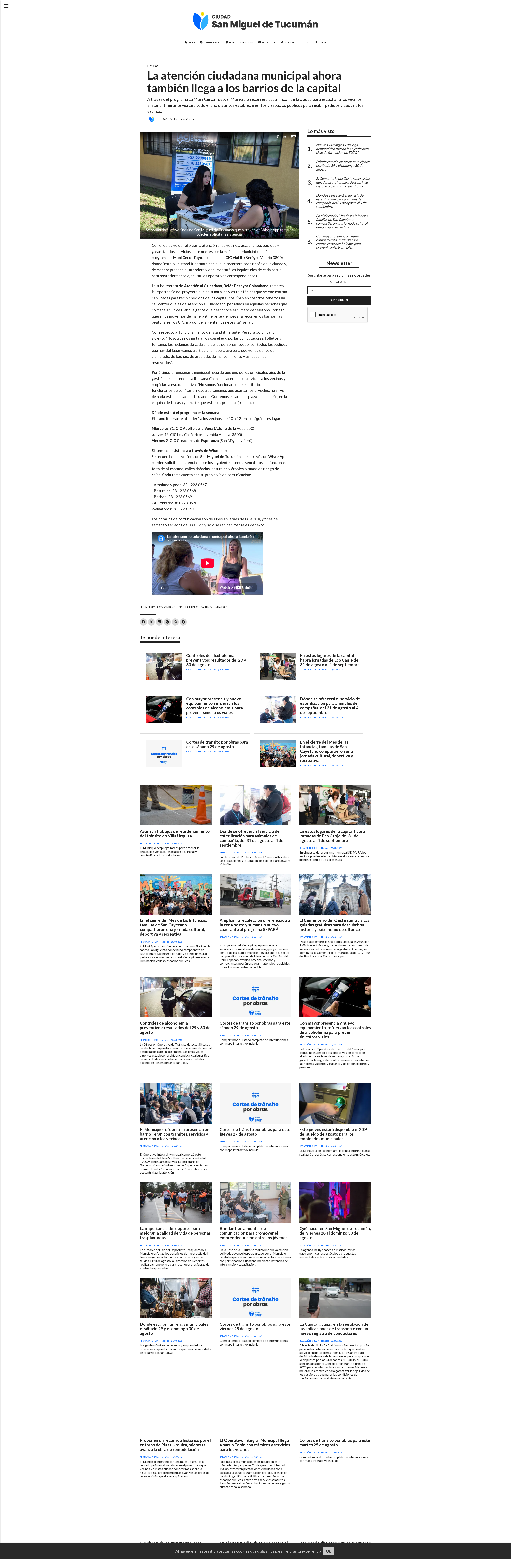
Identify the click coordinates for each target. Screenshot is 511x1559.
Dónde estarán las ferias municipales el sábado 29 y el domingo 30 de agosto (174, 1329)
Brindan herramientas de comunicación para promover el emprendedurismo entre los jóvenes (253, 1233)
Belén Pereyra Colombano (158, 607)
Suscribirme (339, 300)
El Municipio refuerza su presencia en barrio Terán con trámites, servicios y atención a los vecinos (174, 1134)
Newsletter (268, 42)
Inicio (191, 42)
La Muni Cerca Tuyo (198, 607)
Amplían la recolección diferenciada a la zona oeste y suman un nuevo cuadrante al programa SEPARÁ (255, 925)
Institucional (211, 42)
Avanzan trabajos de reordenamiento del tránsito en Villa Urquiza (175, 833)
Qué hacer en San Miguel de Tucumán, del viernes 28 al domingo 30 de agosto (335, 1233)
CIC (180, 607)
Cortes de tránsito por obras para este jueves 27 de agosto (255, 1131)
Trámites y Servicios (240, 42)
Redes (288, 42)
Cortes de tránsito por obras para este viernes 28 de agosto (255, 1326)
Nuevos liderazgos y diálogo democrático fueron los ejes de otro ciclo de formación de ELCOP (342, 149)
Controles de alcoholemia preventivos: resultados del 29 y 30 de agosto (216, 660)
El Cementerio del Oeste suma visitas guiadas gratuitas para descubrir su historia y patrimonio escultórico (334, 925)
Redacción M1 (168, 119)
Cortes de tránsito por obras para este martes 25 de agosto (334, 1442)
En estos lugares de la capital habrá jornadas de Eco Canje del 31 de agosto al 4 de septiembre (330, 660)
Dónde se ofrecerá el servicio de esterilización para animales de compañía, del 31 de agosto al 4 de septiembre (330, 705)
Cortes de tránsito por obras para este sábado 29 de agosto (217, 744)
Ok (328, 1551)
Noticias (304, 42)
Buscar (322, 42)
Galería (283, 136)
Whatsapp (221, 607)
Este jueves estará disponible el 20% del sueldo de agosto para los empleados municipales (333, 1134)
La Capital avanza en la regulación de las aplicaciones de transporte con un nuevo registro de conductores (333, 1329)
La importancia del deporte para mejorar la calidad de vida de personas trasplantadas (175, 1233)
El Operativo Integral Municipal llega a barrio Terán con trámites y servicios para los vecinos (255, 1445)
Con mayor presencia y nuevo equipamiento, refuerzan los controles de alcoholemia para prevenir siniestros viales (214, 705)
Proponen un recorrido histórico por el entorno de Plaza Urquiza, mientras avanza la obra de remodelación (175, 1445)
